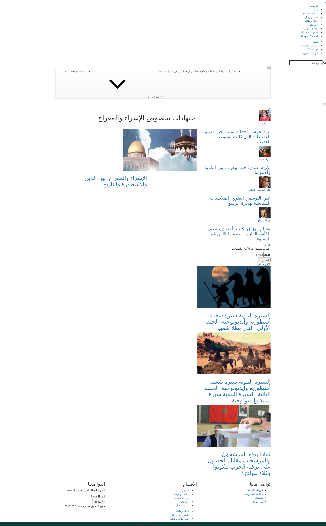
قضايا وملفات (311, 21)
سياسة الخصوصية (308, 45)
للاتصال (314, 41)
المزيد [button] (267, 245)
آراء (316, 9)
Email (267, 255)
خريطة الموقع (310, 53)
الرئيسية (313, 6)
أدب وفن (313, 24)
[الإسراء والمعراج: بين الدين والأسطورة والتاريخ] (160, 149)
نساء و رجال (311, 17)
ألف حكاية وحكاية (308, 36)
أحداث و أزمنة (310, 28)
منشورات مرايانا (309, 32)
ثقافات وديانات (310, 13)
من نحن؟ (313, 49)
